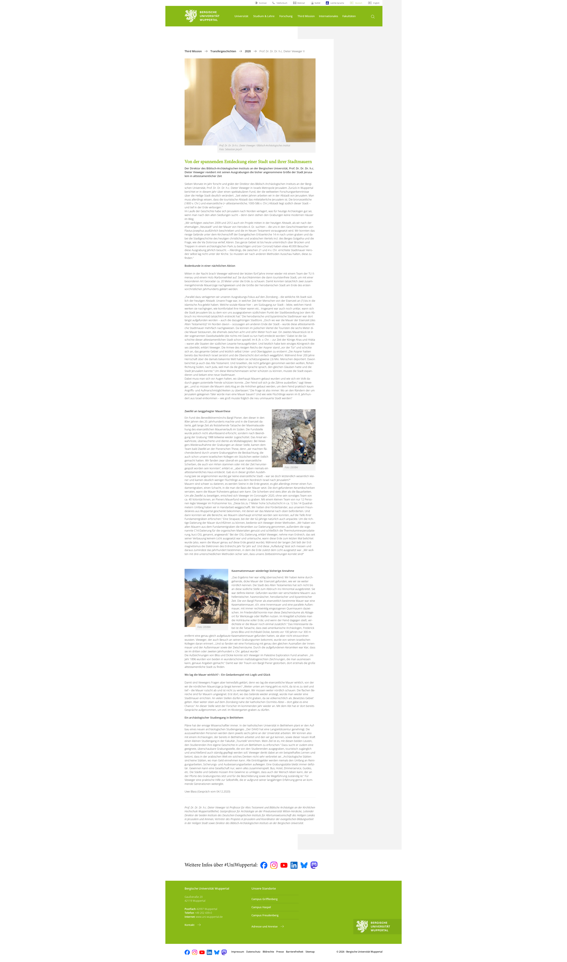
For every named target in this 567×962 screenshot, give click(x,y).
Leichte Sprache (337, 3)
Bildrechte (268, 951)
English (376, 3)
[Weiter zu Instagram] (273, 865)
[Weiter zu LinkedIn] (294, 865)
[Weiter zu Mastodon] (314, 865)
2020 (248, 51)
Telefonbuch (281, 3)
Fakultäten (349, 16)
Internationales (328, 16)
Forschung (286, 16)
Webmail (301, 3)
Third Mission (306, 16)
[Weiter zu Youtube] (283, 865)
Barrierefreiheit (294, 951)
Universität (241, 16)
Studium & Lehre (263, 16)
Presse (280, 951)
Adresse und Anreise (264, 926)
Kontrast (262, 3)
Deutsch (358, 3)
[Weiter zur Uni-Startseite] (208, 16)
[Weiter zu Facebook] (263, 865)
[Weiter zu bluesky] (304, 865)
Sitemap (310, 951)
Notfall (317, 3)
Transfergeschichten (223, 51)
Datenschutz (253, 951)
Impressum (237, 951)
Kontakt (190, 925)
